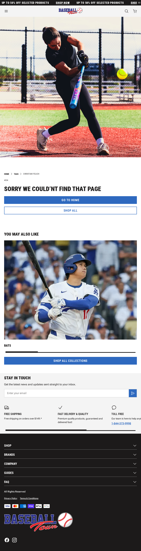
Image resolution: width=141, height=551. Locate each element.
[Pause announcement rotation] (139, 3)
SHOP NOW (56, 2)
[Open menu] (23, 11)
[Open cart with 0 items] (135, 11)
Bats (7, 345)
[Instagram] (14, 540)
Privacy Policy (10, 498)
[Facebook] (7, 540)
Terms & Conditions (29, 498)
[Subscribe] (133, 393)
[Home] (70, 11)
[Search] (126, 11)
